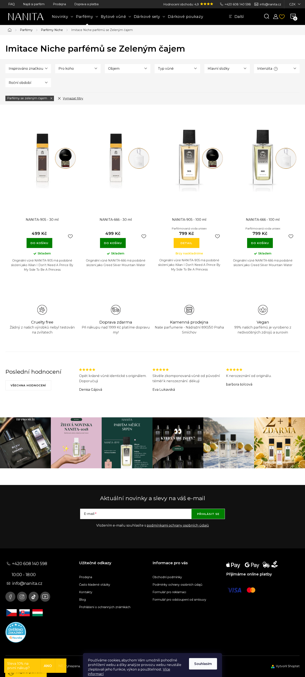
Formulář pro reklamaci (169, 592)
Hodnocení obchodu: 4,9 (181, 4)
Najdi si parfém (34, 4)
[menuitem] (63, 16)
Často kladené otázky (94, 584)
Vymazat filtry (73, 98)
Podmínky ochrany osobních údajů (177, 584)
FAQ (11, 4)
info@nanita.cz (270, 4)
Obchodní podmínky (167, 577)
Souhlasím (203, 664)
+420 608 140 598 (237, 4)
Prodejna (59, 4)
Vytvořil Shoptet (288, 666)
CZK (292, 4)
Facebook (10, 597)
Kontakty (85, 592)
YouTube (45, 597)
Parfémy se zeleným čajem (27, 98)
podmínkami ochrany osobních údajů (178, 525)
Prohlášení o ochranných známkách (105, 607)
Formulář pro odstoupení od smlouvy (179, 599)
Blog (82, 599)
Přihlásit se (208, 514)
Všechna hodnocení (28, 385)
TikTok (34, 597)
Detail (186, 243)
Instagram (22, 597)
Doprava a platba (86, 4)
